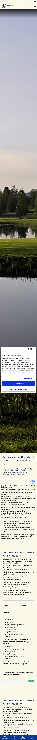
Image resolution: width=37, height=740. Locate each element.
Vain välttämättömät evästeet (18, 389)
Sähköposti (6, 612)
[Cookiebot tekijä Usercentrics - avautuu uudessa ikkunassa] (27, 349)
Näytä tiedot (28, 378)
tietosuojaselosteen (18, 672)
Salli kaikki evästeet (18, 383)
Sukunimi (23, 605)
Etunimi (5, 605)
